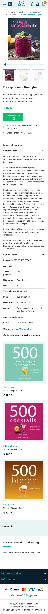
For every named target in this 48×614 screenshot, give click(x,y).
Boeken (22, 12)
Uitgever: (7, 329)
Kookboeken (34, 12)
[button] (10, 4)
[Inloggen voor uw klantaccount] (37, 3)
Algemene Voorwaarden (33, 610)
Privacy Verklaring (11, 610)
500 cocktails (10, 446)
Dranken (12, 15)
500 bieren (8, 504)
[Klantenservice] (31, 3)
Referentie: (8, 260)
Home (12, 12)
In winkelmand (13, 115)
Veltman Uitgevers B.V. (22, 329)
